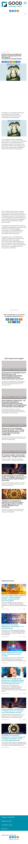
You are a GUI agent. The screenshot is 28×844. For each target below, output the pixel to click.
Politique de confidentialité (7, 817)
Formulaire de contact (6, 825)
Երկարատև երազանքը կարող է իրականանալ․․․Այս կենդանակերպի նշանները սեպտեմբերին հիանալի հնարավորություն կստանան (14, 376)
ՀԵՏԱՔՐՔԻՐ (4, 662)
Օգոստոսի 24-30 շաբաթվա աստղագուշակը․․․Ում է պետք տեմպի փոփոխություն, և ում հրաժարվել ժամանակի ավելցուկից (13, 431)
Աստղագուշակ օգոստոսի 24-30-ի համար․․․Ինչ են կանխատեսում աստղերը (11, 654)
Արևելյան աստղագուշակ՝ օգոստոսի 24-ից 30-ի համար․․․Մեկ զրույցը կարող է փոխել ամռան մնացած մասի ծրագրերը (13, 504)
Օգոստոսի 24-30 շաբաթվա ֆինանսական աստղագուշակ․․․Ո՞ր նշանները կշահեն (12, 626)
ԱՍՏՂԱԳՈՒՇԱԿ (5, 609)
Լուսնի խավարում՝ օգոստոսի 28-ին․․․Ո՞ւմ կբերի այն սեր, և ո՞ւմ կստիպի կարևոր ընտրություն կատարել (14, 478)
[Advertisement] (14, 33)
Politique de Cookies (6, 821)
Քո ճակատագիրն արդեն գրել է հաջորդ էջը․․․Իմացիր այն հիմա (13, 455)
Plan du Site (4, 828)
